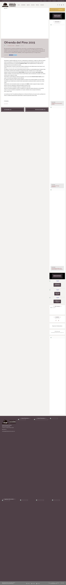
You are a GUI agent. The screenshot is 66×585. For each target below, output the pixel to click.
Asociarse (45, 0)
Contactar (49, 0)
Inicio (41, 0)
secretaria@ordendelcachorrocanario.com (8, 431)
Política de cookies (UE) (60, 0)
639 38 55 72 (4, 429)
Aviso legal (54, 0)
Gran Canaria (6, 103)
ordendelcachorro (11, 45)
